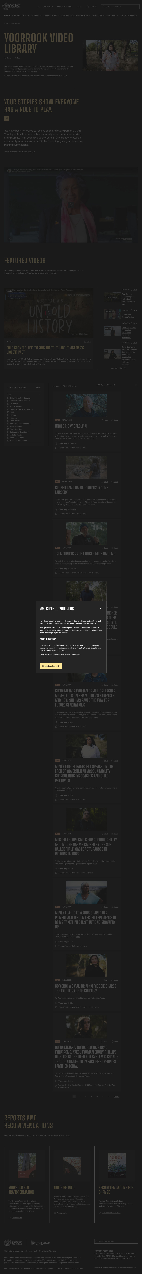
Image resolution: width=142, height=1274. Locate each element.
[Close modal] (101, 608)
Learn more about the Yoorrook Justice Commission (60, 655)
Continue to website (52, 666)
